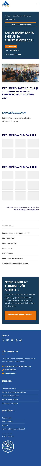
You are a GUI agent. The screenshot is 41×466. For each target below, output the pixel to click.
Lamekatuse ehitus (9, 388)
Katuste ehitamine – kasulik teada (16, 233)
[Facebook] (7, 340)
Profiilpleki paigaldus (10, 403)
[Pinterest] (16, 340)
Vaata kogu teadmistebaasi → (20, 315)
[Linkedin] (12, 340)
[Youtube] (20, 340)
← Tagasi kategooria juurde (21, 25)
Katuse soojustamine (10, 399)
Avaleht (7, 16)
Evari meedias (7, 248)
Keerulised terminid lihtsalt (13, 258)
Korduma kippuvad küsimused (13, 429)
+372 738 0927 (10, 370)
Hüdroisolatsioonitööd (10, 396)
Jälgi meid (5, 336)
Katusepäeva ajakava (14, 112)
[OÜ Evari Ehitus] (5, 4)
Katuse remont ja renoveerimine (14, 392)
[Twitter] (3, 340)
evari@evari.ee (10, 373)
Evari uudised (10, 19)
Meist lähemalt (7, 421)
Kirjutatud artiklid (9, 243)
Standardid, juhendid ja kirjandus (15, 263)
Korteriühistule (8, 238)
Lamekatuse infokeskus (22, 16)
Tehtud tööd (6, 418)
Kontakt (5, 425)
